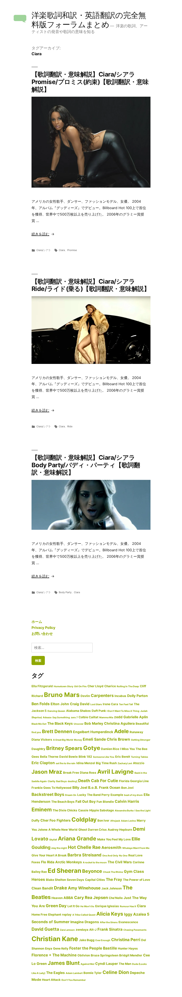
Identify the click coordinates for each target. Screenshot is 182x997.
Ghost (82, 829)
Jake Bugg (87, 940)
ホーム (37, 621)
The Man (125, 964)
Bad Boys (61, 781)
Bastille (110, 948)
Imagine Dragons (84, 922)
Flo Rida (47, 862)
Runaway (136, 732)
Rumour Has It (128, 906)
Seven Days (75, 879)
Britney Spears (64, 748)
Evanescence (128, 922)
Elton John (60, 704)
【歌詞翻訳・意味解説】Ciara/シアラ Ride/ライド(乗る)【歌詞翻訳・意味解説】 (91, 285)
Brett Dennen (57, 731)
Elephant (54, 914)
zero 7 (74, 717)
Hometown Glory (63, 686)
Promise (72, 250)
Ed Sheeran (64, 870)
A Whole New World (62, 829)
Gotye (91, 747)
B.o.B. (93, 787)
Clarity (51, 781)
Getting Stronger (140, 739)
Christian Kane (55, 939)
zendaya (82, 929)
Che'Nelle (116, 898)
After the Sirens (109, 922)
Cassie (83, 810)
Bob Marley (93, 723)
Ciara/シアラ (43, 250)
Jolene (42, 829)
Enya (48, 948)
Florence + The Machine (54, 955)
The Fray (114, 879)
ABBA (68, 898)
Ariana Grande (77, 838)
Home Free (39, 914)
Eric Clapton (43, 762)
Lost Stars (96, 704)
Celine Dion (116, 972)
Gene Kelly (60, 948)
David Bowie (68, 756)
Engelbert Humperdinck (93, 732)
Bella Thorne (49, 756)
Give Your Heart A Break (49, 855)
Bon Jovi (127, 787)
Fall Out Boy (85, 801)
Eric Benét (122, 756)
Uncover (78, 723)
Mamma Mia (106, 717)
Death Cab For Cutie (98, 780)
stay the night (59, 848)
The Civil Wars (120, 862)
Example (117, 795)
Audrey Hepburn (120, 829)
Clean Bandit (42, 888)
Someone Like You (103, 757)
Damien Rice (110, 749)
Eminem (42, 809)
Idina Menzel (85, 763)
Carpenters (102, 695)
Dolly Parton (137, 696)
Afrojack (115, 820)
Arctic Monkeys (68, 862)
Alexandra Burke (124, 810)
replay (66, 914)
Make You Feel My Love (114, 839)
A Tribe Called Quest (83, 914)
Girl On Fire (80, 686)
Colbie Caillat (88, 717)
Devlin (85, 696)
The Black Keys (60, 723)
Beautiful (142, 723)
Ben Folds (41, 703)
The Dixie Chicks (65, 810)
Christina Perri (125, 939)
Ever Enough (102, 940)
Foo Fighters (60, 820)
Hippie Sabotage (101, 810)
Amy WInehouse (84, 887)
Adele (121, 731)
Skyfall (53, 839)
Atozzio (138, 763)
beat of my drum (133, 795)
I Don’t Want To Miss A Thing (123, 711)
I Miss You (127, 749)
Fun (99, 801)
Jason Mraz (47, 771)
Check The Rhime (113, 872)
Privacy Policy (43, 627)
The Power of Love (136, 879)
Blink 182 (85, 756)
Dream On (70, 795)
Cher (44, 820)
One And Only (110, 855)
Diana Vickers (42, 739)
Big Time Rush (106, 763)
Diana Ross (88, 772)
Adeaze (47, 717)
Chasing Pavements (134, 929)
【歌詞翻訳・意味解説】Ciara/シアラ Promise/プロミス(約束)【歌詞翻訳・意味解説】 (90, 82)
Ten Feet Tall (126, 704)
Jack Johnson (111, 888)
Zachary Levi (125, 763)
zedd (118, 717)
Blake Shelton (56, 879)
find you (36, 732)
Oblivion (83, 955)
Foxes (36, 862)
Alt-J (93, 929)
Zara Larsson (67, 929)
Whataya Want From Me (135, 848)
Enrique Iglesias (107, 906)
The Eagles (55, 973)
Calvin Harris (127, 801)
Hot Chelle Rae (84, 847)
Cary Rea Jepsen (91, 897)
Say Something (61, 717)
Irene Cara (110, 704)
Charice (110, 686)
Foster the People (85, 948)
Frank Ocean (109, 787)
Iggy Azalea (135, 914)
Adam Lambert (74, 973)
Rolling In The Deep (128, 686)
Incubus (120, 696)
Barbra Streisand (84, 854)
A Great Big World (63, 739)
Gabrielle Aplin (135, 717)
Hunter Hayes (128, 948)
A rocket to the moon (95, 862)
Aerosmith (111, 847)
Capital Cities (95, 879)
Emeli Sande (94, 739)
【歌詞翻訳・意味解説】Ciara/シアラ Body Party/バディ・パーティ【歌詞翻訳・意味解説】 (86, 465)
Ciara (62, 250)
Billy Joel (79, 787)
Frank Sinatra (110, 929)
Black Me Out (39, 723)
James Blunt (64, 963)
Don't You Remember (73, 980)
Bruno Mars (62, 695)
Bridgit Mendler (130, 955)
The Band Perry (98, 795)
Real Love (135, 855)
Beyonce (92, 871)
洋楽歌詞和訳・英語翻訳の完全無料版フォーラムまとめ (89, 19)
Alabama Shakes (78, 710)
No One (123, 855)
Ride (70, 426)
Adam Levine (128, 820)
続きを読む (40, 234)
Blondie (108, 801)
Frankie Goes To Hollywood (51, 787)
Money (78, 739)
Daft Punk (99, 710)
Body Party (65, 592)
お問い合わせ (42, 633)
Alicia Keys (109, 914)
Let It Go (73, 906)
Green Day (56, 905)
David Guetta (45, 929)
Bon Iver (103, 820)
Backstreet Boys (48, 794)
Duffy (36, 820)
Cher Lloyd (95, 686)
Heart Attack (51, 979)
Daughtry (38, 749)
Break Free (71, 772)
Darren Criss (97, 829)
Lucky (81, 795)
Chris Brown (118, 739)
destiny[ (72, 781)
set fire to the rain (65, 763)
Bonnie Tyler (92, 973)
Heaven (57, 898)
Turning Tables (139, 757)
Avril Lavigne (115, 771)
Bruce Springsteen (104, 955)
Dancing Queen (56, 711)
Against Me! (87, 964)
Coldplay (84, 819)
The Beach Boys (63, 801)
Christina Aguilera (119, 723)
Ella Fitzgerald (42, 686)
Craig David (79, 704)
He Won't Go (87, 906)
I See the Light (142, 810)
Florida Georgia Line (134, 781)
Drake (60, 888)
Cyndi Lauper (106, 964)
